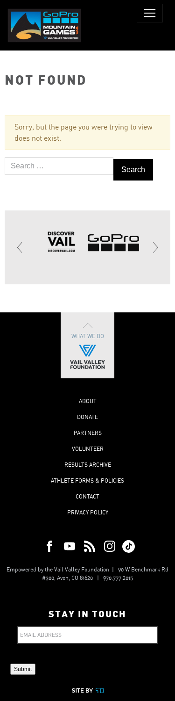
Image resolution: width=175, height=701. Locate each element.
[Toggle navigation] (150, 13)
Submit (23, 669)
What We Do (87, 336)
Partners (88, 432)
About (88, 401)
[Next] (155, 247)
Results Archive (87, 464)
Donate (87, 416)
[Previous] (20, 247)
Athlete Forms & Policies (87, 480)
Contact (87, 496)
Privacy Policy (87, 512)
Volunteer (88, 448)
